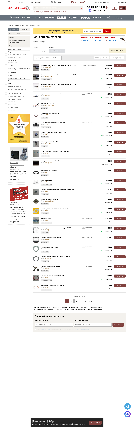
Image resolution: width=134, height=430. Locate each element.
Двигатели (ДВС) (14, 34)
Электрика (11, 110)
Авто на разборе (37, 2)
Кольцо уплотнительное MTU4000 (53, 276)
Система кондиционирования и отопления (18, 90)
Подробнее (14, 179)
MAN (83, 180)
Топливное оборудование (16, 96)
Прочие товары (13, 81)
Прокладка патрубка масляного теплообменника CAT (59, 189)
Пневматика (12, 73)
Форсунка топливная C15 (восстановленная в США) (58, 65)
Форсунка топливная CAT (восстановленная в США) (58, 75)
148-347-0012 (112, 40)
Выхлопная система (14, 49)
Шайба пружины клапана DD (51, 199)
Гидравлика (11, 52)
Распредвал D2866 (47, 180)
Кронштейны (12, 60)
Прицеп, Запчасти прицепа (16, 78)
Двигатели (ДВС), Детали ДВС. (17, 54)
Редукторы (12, 46)
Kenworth (85, 65)
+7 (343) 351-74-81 (95, 6)
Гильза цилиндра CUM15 (49, 142)
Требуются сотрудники (15, 203)
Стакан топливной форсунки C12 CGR (53, 132)
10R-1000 (85, 40)
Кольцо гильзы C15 (47, 103)
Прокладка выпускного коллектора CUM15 (55, 256)
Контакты (122, 2)
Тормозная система (14, 99)
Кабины (11, 37)
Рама (9, 83)
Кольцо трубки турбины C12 (50, 113)
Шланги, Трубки (13, 107)
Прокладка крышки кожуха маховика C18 (55, 209)
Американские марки (119, 17)
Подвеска (11, 75)
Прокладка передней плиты (50, 266)
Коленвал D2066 (46, 218)
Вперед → (88, 301)
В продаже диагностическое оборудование (17, 165)
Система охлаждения (14, 93)
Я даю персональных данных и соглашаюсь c (63, 329)
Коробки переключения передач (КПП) (17, 41)
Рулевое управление (14, 86)
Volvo (83, 94)
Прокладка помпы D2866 (49, 247)
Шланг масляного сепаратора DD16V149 (55, 151)
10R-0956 (98, 40)
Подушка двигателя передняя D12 (53, 122)
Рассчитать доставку (102, 2)
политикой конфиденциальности (80, 329)
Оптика (10, 65)
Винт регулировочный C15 (50, 161)
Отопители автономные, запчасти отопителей (19, 69)
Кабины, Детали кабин (15, 57)
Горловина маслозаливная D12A (52, 94)
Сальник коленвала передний (51, 237)
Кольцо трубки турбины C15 (50, 170)
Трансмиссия (12, 102)
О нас (21, 2)
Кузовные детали (13, 63)
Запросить (118, 325)
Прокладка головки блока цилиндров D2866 (56, 228)
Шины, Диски (12, 104)
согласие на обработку (46, 329)
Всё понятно (95, 423)
